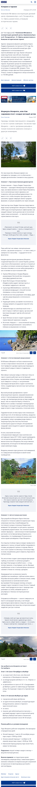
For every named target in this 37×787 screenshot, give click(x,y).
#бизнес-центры (28, 80)
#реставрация (5, 80)
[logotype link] (5, 2)
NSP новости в (17, 85)
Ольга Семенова (5, 117)
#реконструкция (16, 80)
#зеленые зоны (25, 777)
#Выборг (3, 774)
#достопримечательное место (10, 777)
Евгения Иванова (5, 10)
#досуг (17, 774)
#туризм (10, 774)
